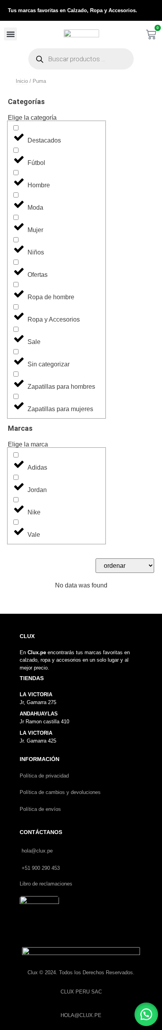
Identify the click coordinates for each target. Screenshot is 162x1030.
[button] (10, 33)
